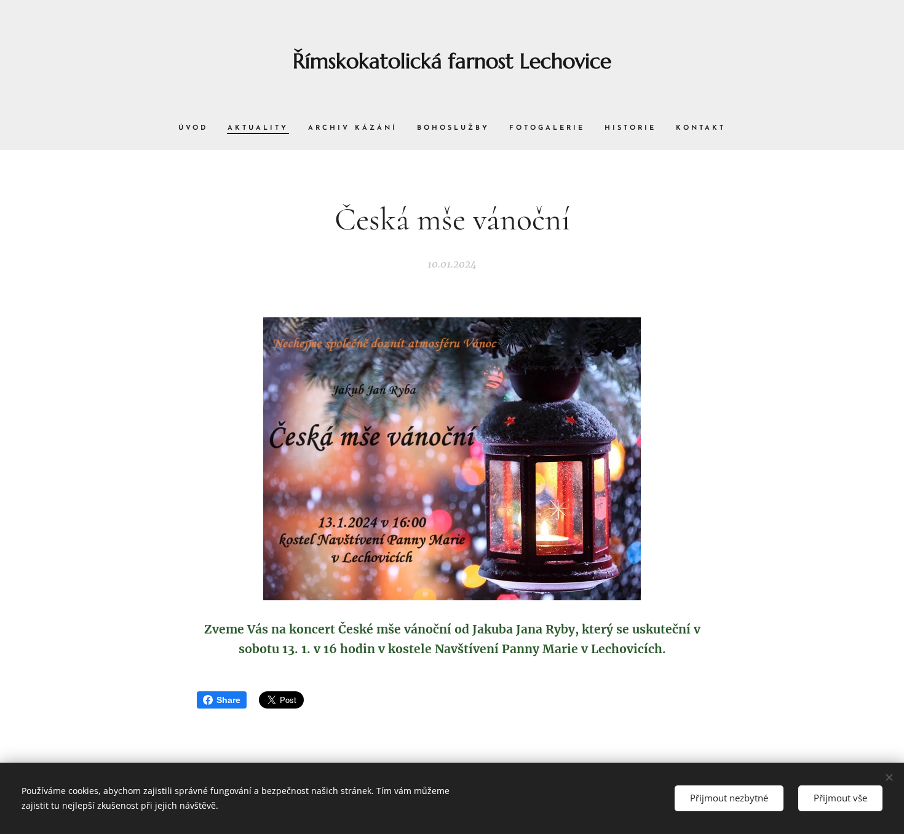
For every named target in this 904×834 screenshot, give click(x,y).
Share (228, 700)
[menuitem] (198, 128)
